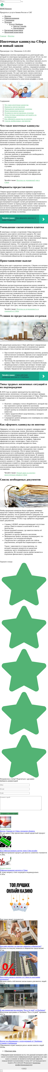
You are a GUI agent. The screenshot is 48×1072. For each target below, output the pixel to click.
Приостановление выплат (14, 111)
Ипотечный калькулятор (13, 32)
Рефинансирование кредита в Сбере (14, 870)
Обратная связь (10, 1051)
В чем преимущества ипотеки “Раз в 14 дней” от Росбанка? (22, 1010)
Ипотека (7, 16)
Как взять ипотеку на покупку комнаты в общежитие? (20, 946)
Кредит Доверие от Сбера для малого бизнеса (17, 831)
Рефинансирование (11, 18)
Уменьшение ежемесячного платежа (18, 109)
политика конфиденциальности (27, 1064)
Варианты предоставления (14, 107)
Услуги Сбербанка (16, 24)
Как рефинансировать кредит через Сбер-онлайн (18, 851)
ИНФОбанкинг (6, 9)
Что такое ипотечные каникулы (16, 105)
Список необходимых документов (17, 121)
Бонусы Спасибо (19, 26)
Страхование (9, 20)
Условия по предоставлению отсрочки (19, 113)
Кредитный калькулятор (13, 30)
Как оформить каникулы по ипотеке (18, 119)
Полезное (8, 22)
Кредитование (18, 28)
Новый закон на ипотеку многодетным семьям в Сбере (19, 474)
